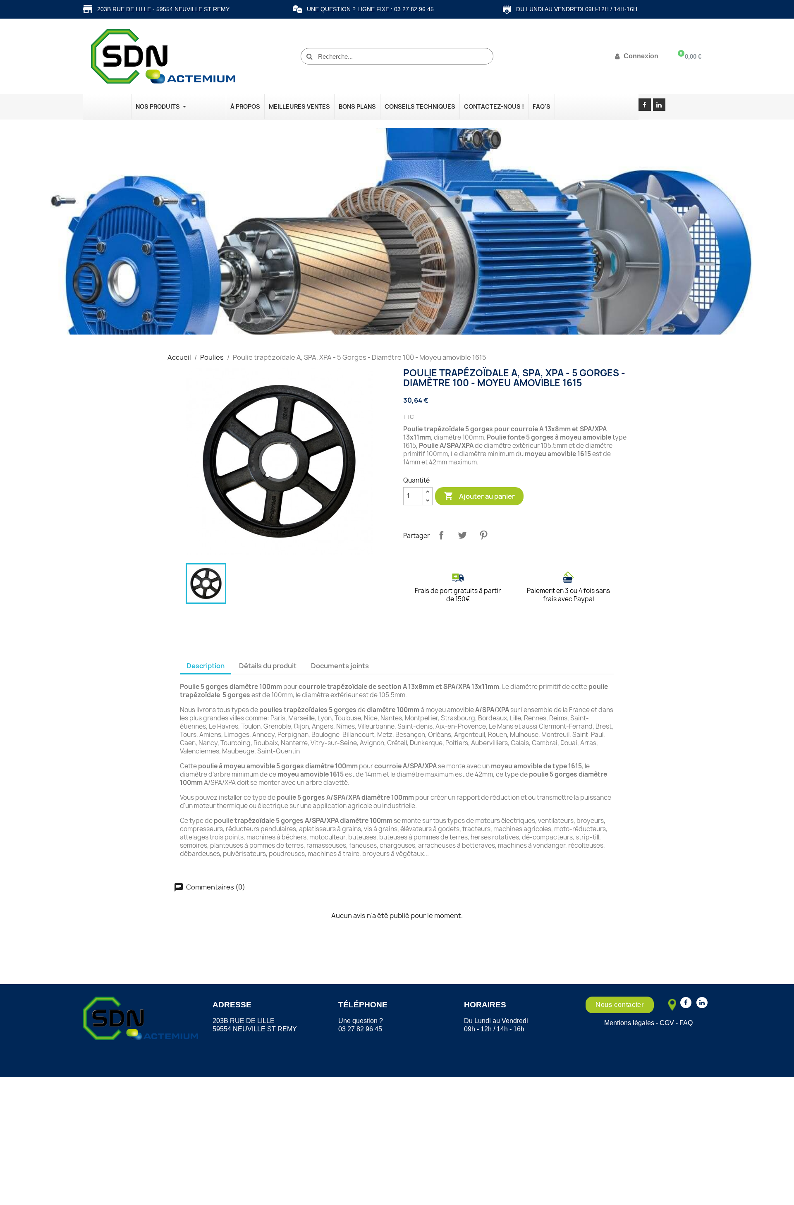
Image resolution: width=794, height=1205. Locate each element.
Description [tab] (206, 665)
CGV (667, 1022)
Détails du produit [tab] (268, 665)
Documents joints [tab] (340, 665)
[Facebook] (645, 104)
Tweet (462, 535)
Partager (441, 535)
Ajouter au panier (479, 496)
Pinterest (483, 535)
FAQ (686, 1022)
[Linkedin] (659, 104)
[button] (620, 1005)
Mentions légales (629, 1022)
